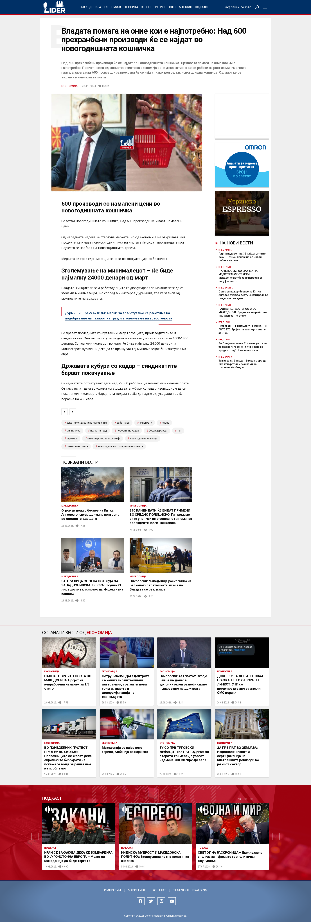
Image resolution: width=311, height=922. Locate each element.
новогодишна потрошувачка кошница (120, 446)
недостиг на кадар (128, 430)
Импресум (112, 890)
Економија (112, 7)
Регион (160, 7)
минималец (73, 430)
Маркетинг (137, 890)
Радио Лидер (54, 7)
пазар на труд (98, 430)
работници (123, 422)
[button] (35, 836)
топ (179, 430)
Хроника (131, 7)
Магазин (185, 7)
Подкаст (202, 7)
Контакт (159, 890)
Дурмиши (72, 438)
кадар (165, 422)
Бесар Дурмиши (158, 430)
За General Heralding (190, 890)
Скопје (146, 7)
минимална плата (77, 446)
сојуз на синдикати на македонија (87, 422)
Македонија (91, 7)
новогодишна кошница (143, 438)
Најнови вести (236, 243)
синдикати (145, 422)
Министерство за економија (103, 438)
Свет (172, 7)
